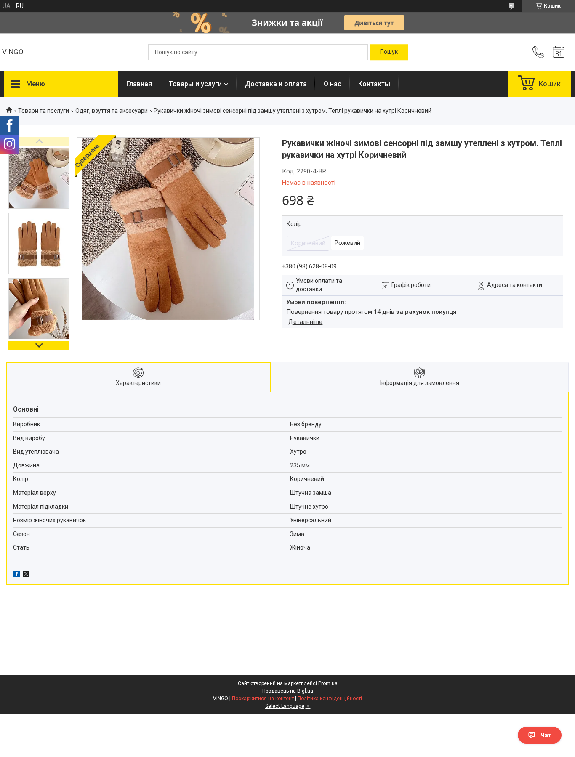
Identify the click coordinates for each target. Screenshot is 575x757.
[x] (26, 575)
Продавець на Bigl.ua (287, 691)
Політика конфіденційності (330, 698)
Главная (139, 84)
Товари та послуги (43, 110)
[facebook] (16, 575)
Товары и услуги (195, 84)
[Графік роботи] (558, 52)
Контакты (374, 84)
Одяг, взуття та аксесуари (111, 110)
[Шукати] (389, 52)
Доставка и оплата (276, 84)
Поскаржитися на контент (263, 698)
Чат (545, 735)
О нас (332, 84)
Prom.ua (328, 683)
